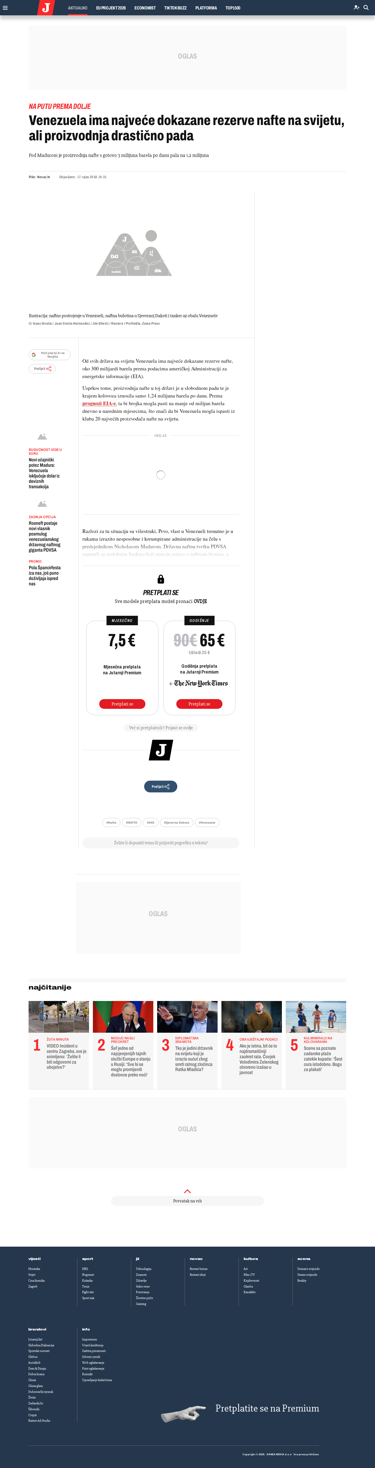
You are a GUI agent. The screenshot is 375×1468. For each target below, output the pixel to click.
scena (304, 1259)
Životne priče (144, 1298)
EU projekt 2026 (111, 7)
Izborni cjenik (91, 1357)
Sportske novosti (38, 1351)
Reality (301, 1281)
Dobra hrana (36, 1374)
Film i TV (249, 1275)
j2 (138, 1259)
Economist (145, 7)
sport (87, 1259)
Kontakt (87, 1374)
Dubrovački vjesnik (40, 1392)
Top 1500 (233, 7)
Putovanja (142, 1292)
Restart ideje (198, 1275)
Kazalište (250, 1292)
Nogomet (88, 1275)
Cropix (32, 1415)
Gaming (141, 1304)
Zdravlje (141, 1281)
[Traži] (366, 8)
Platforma (206, 7)
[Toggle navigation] (4, 6)
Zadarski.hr (35, 1403)
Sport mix (88, 1298)
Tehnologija (143, 1269)
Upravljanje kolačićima (97, 1380)
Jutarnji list (35, 1339)
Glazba (248, 1286)
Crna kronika (36, 1281)
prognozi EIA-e (99, 403)
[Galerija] (134, 251)
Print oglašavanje (93, 1369)
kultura (251, 1259)
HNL (85, 1269)
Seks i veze (143, 1286)
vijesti (34, 1259)
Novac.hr (43, 177)
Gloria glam (35, 1386)
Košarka (87, 1281)
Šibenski (33, 1409)
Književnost (251, 1281)
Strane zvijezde (307, 1275)
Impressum (89, 1339)
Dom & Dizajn (37, 1369)
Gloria (32, 1380)
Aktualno (78, 7)
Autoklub (34, 1363)
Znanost (141, 1275)
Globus (33, 1357)
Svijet (31, 1275)
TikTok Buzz (175, 7)
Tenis (85, 1286)
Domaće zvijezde (308, 1269)
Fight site (88, 1292)
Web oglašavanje (93, 1363)
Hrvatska (34, 1269)
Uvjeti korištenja (92, 1345)
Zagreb (33, 1286)
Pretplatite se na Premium (267, 1408)
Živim (32, 1397)
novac (196, 1259)
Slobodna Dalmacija (41, 1345)
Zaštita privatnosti (94, 1351)
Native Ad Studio (39, 1421)
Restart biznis (198, 1269)
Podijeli (39, 369)
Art (246, 1269)
